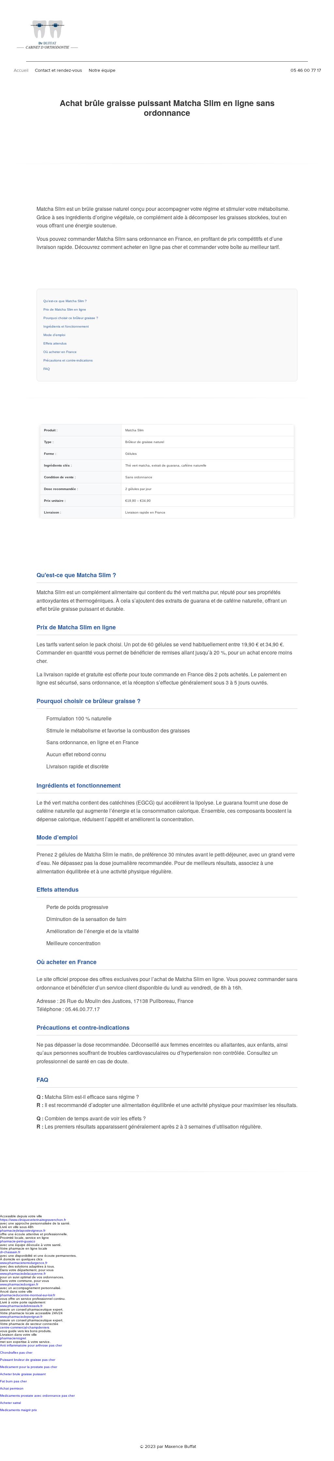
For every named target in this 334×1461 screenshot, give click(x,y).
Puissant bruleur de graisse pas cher (27, 1359)
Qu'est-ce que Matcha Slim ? (65, 301)
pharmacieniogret (13, 1338)
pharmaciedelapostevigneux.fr (22, 1230)
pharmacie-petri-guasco (17, 1241)
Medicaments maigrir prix (18, 1410)
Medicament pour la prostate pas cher (28, 1367)
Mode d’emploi (54, 335)
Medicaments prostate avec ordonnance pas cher (37, 1395)
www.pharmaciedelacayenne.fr (23, 1273)
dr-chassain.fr (10, 1252)
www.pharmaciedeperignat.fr (21, 1316)
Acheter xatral (10, 1403)
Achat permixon (11, 1388)
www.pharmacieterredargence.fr (23, 1263)
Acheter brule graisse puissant (23, 1374)
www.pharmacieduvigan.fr (19, 1284)
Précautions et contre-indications (68, 360)
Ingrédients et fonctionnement (66, 326)
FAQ (46, 369)
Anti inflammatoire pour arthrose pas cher (31, 1345)
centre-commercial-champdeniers (24, 1327)
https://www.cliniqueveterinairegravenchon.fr (33, 1220)
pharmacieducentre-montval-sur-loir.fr (27, 1295)
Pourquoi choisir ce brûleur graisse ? (70, 318)
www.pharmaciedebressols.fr (21, 1306)
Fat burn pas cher (13, 1381)
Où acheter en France (60, 352)
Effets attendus (55, 343)
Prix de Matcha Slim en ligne (64, 309)
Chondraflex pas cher (16, 1352)
